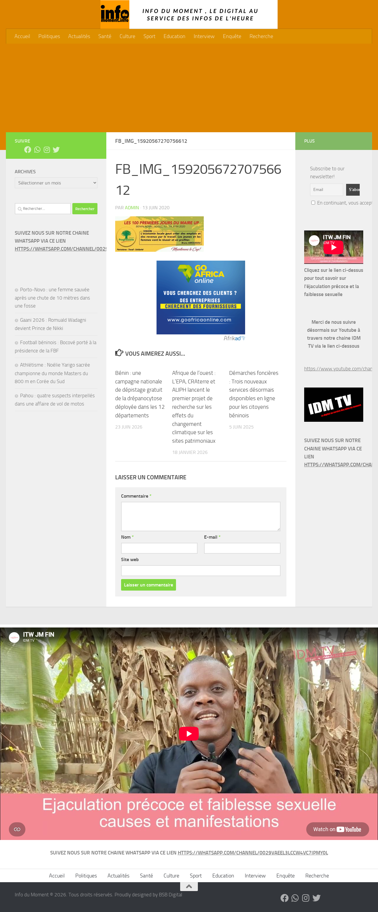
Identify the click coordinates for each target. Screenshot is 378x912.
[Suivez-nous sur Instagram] (46, 149)
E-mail (212, 537)
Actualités (79, 36)
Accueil (22, 36)
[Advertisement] (189, 88)
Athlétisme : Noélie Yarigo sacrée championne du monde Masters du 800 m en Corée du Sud (52, 373)
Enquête (232, 36)
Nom (127, 537)
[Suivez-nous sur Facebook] (27, 149)
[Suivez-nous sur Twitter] (56, 149)
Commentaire (136, 496)
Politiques (49, 36)
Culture (127, 36)
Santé (104, 36)
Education (174, 36)
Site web (130, 559)
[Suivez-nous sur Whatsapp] (37, 149)
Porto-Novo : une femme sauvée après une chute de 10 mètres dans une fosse (52, 298)
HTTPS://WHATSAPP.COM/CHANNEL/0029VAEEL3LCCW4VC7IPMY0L (90, 249)
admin (132, 207)
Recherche (261, 36)
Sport (149, 36)
